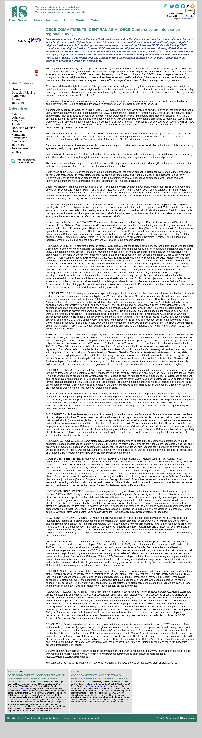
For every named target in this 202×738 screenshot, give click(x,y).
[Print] (37, 74)
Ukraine (17, 89)
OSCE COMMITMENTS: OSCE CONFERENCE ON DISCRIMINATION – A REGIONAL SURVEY (36, 677)
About (67, 20)
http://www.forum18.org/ (95, 686)
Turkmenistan (20, 148)
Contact (82, 20)
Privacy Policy (69, 718)
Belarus (17, 114)
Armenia (17, 121)
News (38, 20)
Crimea (16, 151)
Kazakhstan (19, 138)
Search (56, 718)
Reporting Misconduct (88, 718)
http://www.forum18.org (19, 688)
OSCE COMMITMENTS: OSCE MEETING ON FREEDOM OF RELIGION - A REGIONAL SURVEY (100, 677)
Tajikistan (18, 102)
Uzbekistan (19, 117)
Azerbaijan (18, 141)
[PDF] (37, 70)
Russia (16, 99)
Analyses (53, 20)
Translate (190, 16)
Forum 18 (36, 41)
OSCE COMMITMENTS (66, 29)
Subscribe (98, 20)
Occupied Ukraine (23, 92)
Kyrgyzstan (19, 96)
